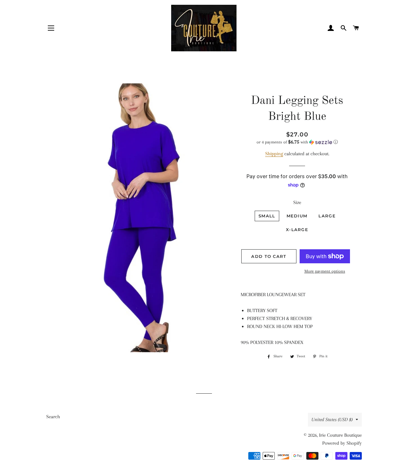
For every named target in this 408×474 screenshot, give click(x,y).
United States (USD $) (332, 419)
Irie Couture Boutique (340, 435)
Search (53, 416)
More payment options (324, 271)
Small (267, 215)
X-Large (297, 229)
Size (297, 202)
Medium (297, 215)
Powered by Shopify (342, 443)
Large (327, 215)
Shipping (274, 154)
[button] (297, 142)
